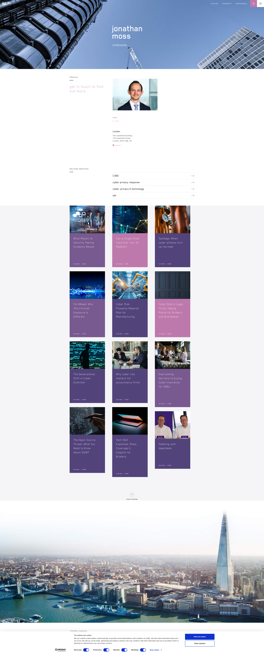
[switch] (106, 650)
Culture (214, 3)
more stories (132, 499)
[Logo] (6, 3)
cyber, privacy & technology (128, 188)
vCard (117, 121)
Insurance (226, 3)
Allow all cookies (200, 637)
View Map (118, 145)
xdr (114, 195)
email (115, 117)
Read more (87, 236)
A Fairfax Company (78, 631)
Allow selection (199, 643)
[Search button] (253, 3)
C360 (116, 175)
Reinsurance (241, 3)
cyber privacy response (126, 182)
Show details (154, 650)
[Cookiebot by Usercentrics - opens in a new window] (60, 650)
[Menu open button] (260, 3)
